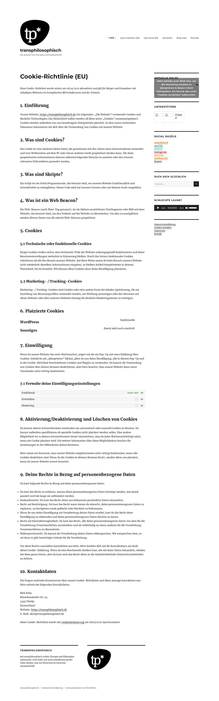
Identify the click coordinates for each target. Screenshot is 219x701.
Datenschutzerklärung (165, 224)
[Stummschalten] (186, 207)
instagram (160, 152)
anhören (167, 38)
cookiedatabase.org (72, 622)
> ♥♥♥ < (112, 38)
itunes (158, 161)
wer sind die (151, 38)
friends (195, 38)
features (182, 38)
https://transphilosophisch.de (58, 114)
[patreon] (159, 117)
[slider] (193, 207)
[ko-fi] (169, 117)
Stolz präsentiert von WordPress (81, 688)
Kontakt (158, 234)
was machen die (130, 38)
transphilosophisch (40, 50)
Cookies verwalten (162, 227)
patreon (159, 155)
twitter (158, 148)
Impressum (159, 230)
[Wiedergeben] (158, 207)
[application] (176, 208)
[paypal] (179, 117)
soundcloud (161, 142)
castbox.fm (161, 158)
